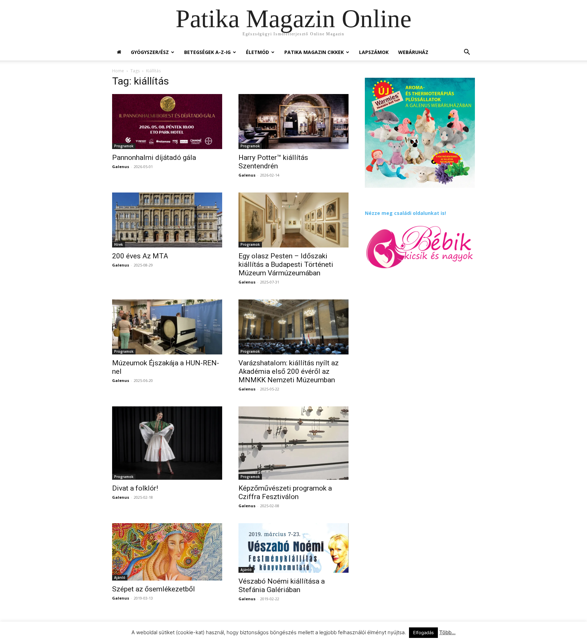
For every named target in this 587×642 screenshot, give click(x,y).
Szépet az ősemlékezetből (153, 589)
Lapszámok (374, 52)
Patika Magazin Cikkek (314, 52)
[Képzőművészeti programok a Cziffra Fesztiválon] (293, 443)
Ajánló (119, 577)
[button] (467, 53)
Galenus (120, 166)
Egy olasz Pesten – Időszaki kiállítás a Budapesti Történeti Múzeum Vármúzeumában (285, 264)
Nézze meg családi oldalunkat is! (405, 213)
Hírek (118, 244)
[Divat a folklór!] (167, 443)
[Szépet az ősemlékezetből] (167, 552)
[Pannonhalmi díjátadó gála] (167, 121)
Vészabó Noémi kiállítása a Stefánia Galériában (281, 585)
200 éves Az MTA (140, 256)
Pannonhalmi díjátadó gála (154, 157)
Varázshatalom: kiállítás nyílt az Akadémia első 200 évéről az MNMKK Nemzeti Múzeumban (288, 371)
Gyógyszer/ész (150, 52)
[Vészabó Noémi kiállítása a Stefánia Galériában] (293, 548)
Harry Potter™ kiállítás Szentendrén (273, 161)
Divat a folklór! (135, 488)
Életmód (257, 52)
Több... (447, 632)
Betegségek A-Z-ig (207, 52)
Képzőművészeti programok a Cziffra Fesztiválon (285, 492)
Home (118, 71)
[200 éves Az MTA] (167, 219)
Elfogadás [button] (423, 632)
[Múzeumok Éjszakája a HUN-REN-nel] (167, 326)
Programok (124, 146)
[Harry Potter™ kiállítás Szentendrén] (293, 121)
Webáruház (413, 52)
